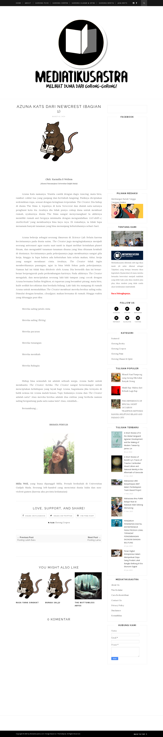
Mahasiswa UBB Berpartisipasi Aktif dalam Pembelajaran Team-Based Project (132, 485)
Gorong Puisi (42, 3)
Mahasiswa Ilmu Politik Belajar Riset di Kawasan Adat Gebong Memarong (133, 503)
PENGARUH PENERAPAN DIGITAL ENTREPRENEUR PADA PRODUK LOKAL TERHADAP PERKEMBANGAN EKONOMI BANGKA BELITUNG (133, 532)
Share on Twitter (63, 516)
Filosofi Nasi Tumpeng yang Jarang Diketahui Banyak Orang (132, 377)
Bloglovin (127, 322)
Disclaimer (116, 610)
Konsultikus (116, 615)
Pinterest (116, 322)
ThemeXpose (61, 734)
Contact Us (116, 600)
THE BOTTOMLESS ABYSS (85, 604)
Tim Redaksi (116, 590)
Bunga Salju (52, 602)
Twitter (127, 312)
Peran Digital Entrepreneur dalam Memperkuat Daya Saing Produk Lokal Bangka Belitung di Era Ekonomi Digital (133, 559)
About (28, 3)
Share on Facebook (35, 516)
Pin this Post (87, 516)
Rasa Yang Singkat (27, 602)
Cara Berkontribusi (120, 595)
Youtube (138, 322)
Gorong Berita (106, 3)
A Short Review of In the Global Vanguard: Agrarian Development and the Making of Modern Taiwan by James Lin (133, 441)
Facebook (116, 312)
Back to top (139, 734)
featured (115, 338)
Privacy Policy (117, 605)
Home (18, 3)
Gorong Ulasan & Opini (83, 3)
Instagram (138, 312)
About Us (115, 585)
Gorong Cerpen (60, 3)
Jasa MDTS (122, 3)
